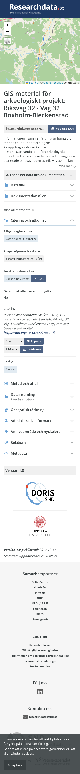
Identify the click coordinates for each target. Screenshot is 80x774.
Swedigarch (40, 619)
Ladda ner (34, 349)
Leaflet (33, 82)
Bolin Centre (40, 582)
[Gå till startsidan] (33, 9)
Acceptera (14, 765)
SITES (40, 614)
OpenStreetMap (53, 82)
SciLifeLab (40, 609)
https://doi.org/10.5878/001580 (27, 332)
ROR (40, 279)
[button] (7, 25)
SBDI (35, 603)
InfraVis (40, 593)
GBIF (45, 603)
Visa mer (66, 166)
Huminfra (40, 587)
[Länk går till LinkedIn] (40, 691)
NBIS (40, 598)
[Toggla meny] (74, 9)
